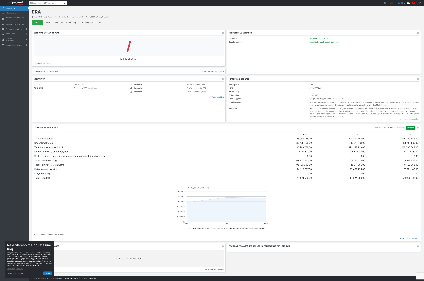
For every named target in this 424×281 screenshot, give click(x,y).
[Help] (420, 3)
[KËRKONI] (64, 3)
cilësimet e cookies (15, 273)
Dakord (47, 273)
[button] (412, 3)
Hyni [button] (403, 3)
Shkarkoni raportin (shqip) (213, 71)
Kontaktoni (58, 278)
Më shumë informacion (409, 119)
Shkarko (410, 128)
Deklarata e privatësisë (88, 278)
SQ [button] (385, 3)
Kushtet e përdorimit (71, 278)
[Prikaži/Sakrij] (61, 3)
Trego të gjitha (218, 97)
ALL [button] (392, 3)
